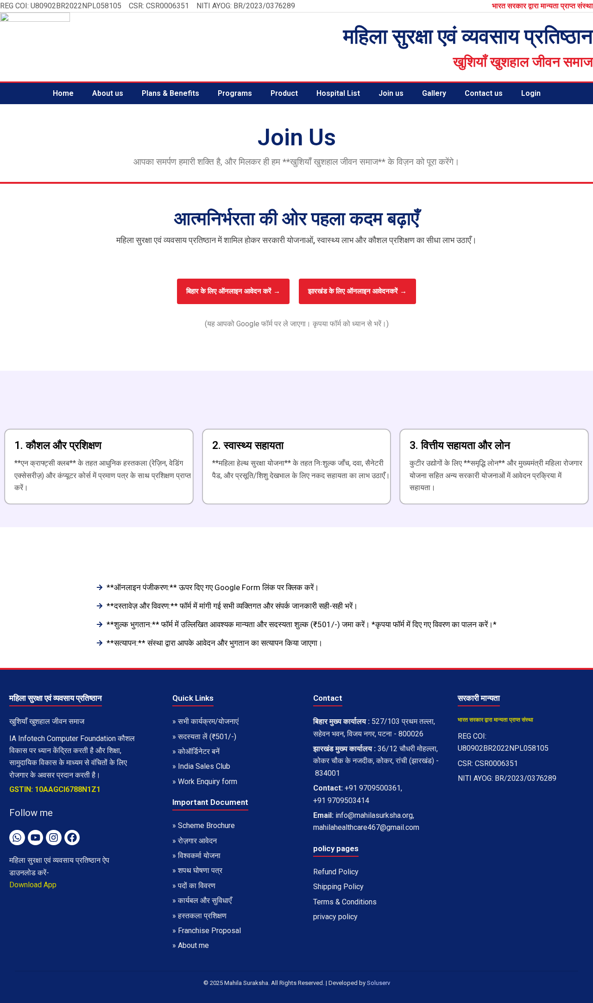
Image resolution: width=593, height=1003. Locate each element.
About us (107, 93)
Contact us (484, 93)
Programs (235, 93)
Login (531, 93)
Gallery (434, 93)
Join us (391, 93)
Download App (33, 884)
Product (284, 93)
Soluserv (378, 982)
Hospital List (338, 93)
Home (63, 93)
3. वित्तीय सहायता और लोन (460, 445)
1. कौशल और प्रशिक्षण (57, 445)
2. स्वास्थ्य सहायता (248, 445)
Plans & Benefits (170, 93)
